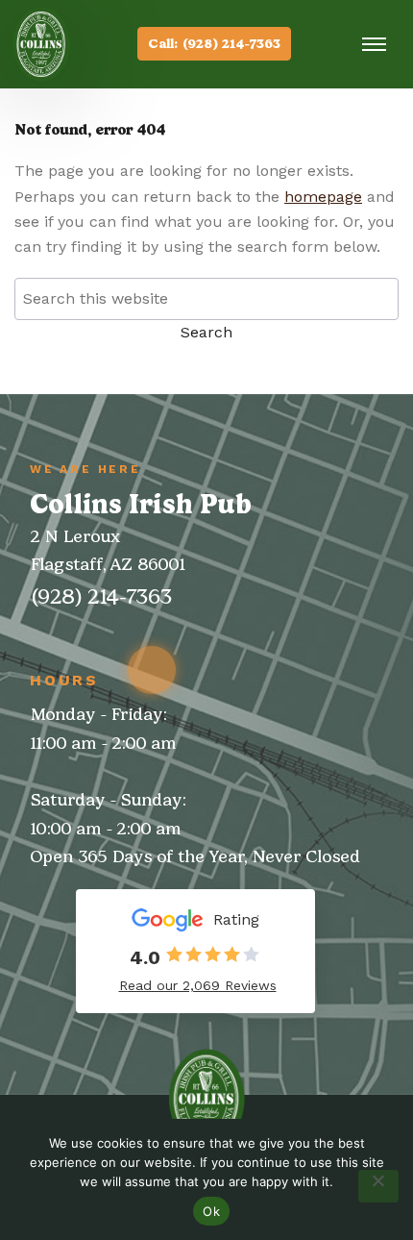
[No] (378, 1186)
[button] (367, 44)
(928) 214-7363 (101, 596)
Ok (211, 1211)
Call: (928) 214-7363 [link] (214, 44)
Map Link (152, 670)
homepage (323, 196)
